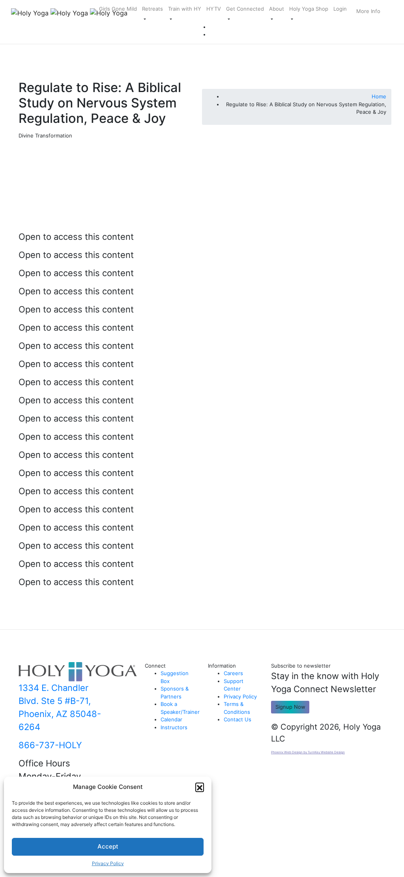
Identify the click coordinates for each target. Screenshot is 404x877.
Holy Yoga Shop (308, 9)
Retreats (152, 9)
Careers (233, 673)
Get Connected (245, 9)
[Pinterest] (211, 27)
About (276, 9)
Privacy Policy (108, 863)
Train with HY (184, 9)
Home (379, 96)
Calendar (171, 719)
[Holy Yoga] (59, 13)
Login (340, 9)
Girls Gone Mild (118, 9)
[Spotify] (211, 34)
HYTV (213, 9)
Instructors (174, 727)
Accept (107, 846)
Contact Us (237, 719)
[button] (200, 787)
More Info (368, 11)
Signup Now (290, 707)
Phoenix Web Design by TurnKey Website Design (308, 752)
